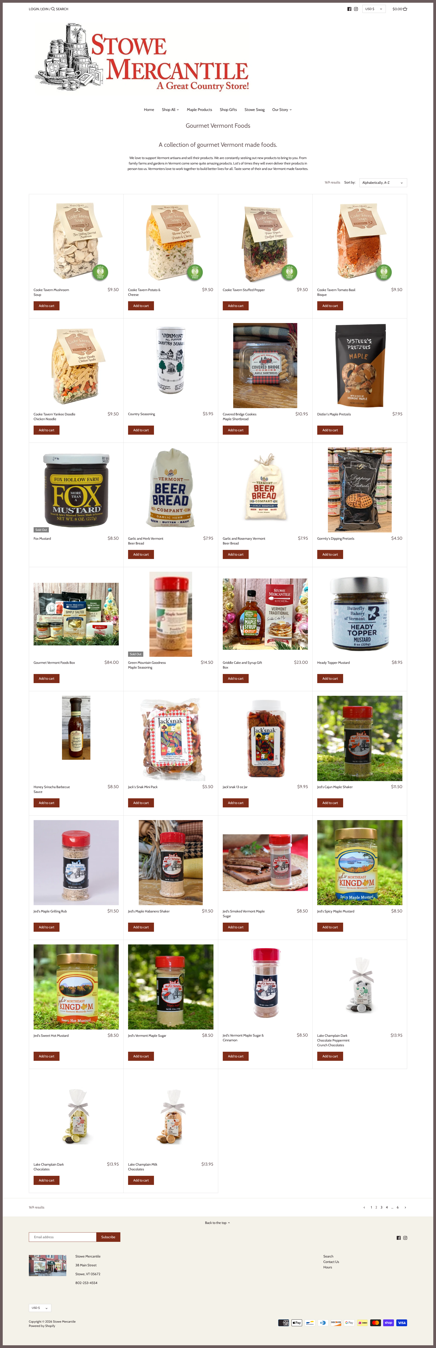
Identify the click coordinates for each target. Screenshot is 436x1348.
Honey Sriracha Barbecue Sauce (52, 789)
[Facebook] (349, 9)
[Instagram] (356, 9)
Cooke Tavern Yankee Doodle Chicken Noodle (54, 416)
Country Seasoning (141, 414)
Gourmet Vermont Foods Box (54, 663)
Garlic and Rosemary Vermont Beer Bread (244, 541)
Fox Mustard (42, 539)
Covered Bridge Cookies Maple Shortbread (239, 416)
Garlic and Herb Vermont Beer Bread (145, 541)
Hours (327, 1267)
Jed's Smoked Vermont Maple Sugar (244, 913)
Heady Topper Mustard (333, 663)
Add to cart (46, 306)
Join (45, 9)
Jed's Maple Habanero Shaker (149, 911)
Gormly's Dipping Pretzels (335, 539)
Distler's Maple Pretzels (334, 414)
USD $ (369, 9)
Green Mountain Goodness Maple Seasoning (147, 665)
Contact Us (331, 1262)
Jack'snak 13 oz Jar (235, 787)
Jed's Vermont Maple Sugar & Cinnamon (243, 1037)
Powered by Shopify (42, 1326)
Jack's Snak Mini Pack (143, 787)
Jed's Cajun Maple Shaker (335, 787)
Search (328, 1256)
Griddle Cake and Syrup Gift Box (242, 665)
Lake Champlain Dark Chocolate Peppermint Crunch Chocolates (333, 1040)
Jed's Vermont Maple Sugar (147, 1036)
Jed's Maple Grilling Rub (50, 911)
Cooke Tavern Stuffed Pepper (244, 290)
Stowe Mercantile (64, 1321)
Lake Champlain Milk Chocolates (142, 1166)
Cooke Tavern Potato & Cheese (144, 292)
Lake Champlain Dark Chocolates (49, 1166)
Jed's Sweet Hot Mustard (51, 1036)
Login (34, 9)
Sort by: (349, 182)
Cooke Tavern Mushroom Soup (51, 292)
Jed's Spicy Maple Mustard (335, 911)
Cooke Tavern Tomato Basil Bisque (336, 292)
